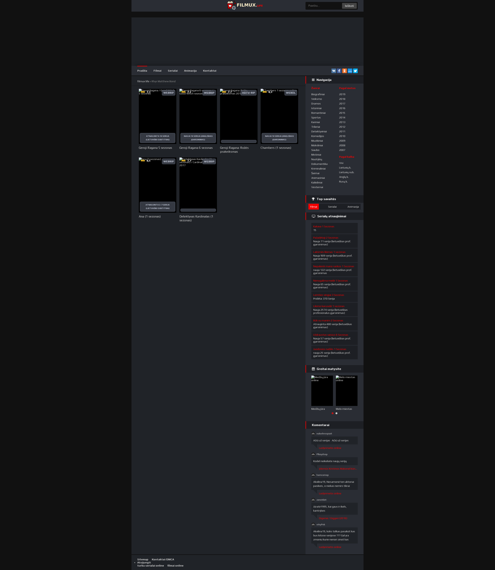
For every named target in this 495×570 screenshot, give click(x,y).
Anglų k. (344, 176)
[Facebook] (339, 70)
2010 (342, 136)
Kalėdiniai (316, 182)
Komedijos (317, 136)
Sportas (316, 117)
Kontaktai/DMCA (163, 559)
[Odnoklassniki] (344, 70)
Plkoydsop (322, 454)
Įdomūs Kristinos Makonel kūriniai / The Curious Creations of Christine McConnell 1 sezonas (338, 468)
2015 (342, 112)
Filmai (157, 70)
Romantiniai (318, 112)
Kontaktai (209, 70)
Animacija (190, 70)
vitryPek (321, 524)
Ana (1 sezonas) (150, 216)
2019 (342, 94)
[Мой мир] (350, 70)
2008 (342, 145)
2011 (342, 131)
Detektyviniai (319, 131)
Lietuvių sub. (346, 172)
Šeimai (315, 173)
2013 (342, 122)
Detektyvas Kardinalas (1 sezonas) (196, 218)
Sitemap (142, 559)
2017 (342, 103)
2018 (342, 98)
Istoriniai (316, 108)
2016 (342, 108)
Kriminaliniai (318, 168)
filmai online (175, 565)
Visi (341, 162)
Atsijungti (144, 562)
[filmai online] (244, 6)
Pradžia (142, 70)
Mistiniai (316, 154)
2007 (342, 149)
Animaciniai (318, 177)
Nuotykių (316, 159)
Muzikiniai (317, 140)
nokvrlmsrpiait (324, 433)
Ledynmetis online (330, 447)
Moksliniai (317, 145)
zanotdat (321, 499)
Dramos (316, 103)
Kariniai (315, 122)
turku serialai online (150, 565)
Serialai (173, 70)
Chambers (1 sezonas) (276, 148)
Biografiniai (318, 94)
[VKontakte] (333, 70)
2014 (342, 117)
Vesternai (317, 187)
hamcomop (323, 475)
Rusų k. (343, 181)
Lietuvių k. (345, 167)
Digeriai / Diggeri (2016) (333, 518)
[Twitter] (355, 70)
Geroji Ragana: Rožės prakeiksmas (234, 149)
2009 (342, 140)
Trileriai (315, 126)
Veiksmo (316, 98)
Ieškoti (349, 5)
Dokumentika (319, 163)
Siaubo (315, 149)
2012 (342, 126)
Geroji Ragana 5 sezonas (155, 148)
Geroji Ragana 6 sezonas (196, 148)
